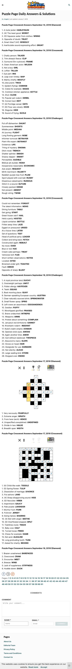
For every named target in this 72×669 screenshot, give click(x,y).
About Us (7, 641)
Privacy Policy (9, 649)
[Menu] (3, 5)
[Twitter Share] (8, 574)
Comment (6, 600)
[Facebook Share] (3, 574)
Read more (33, 667)
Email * (35, 620)
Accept (43, 667)
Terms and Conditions (12, 653)
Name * (7, 620)
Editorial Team (9, 645)
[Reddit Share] (12, 574)
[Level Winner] (36, 5)
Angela (6, 19)
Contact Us (8, 657)
